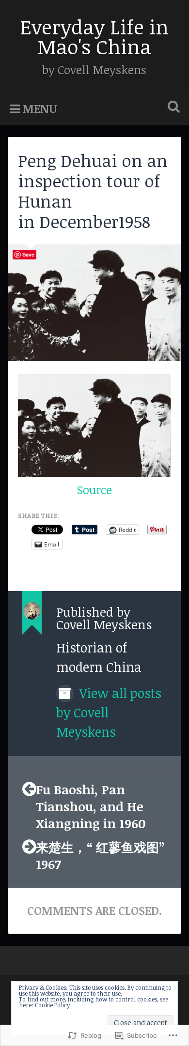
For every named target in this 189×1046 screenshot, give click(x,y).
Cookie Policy (52, 1005)
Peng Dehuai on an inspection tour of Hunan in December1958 (93, 191)
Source (94, 490)
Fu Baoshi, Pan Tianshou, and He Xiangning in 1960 (91, 806)
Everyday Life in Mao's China (94, 36)
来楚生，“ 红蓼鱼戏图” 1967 (100, 855)
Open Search (172, 107)
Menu (40, 108)
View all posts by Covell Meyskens (108, 712)
